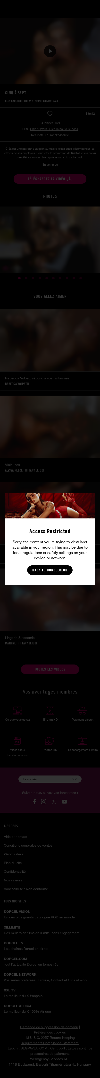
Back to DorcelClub (49, 570)
